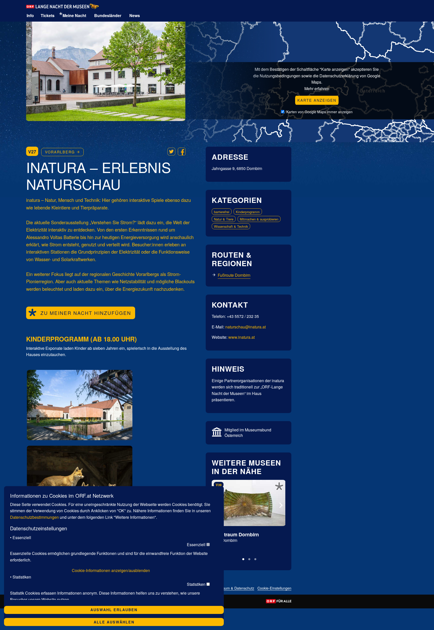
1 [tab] (241, 558)
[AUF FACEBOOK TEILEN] (182, 151)
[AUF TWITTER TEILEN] (171, 151)
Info (30, 15)
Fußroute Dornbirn (234, 275)
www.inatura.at (241, 337)
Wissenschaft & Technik (231, 226)
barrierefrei (221, 211)
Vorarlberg (60, 151)
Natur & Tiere (223, 219)
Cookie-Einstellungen (274, 588)
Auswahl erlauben (113, 609)
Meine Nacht (74, 15)
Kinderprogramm (248, 211)
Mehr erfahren (316, 88)
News (134, 15)
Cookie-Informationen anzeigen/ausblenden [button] (111, 570)
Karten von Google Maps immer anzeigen (319, 111)
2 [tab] (247, 558)
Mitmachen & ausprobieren (259, 219)
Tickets (48, 15)
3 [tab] (253, 558)
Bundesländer (107, 15)
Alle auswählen (114, 621)
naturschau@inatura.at (245, 327)
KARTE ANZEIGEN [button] (316, 100)
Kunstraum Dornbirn (235, 534)
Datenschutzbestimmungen (34, 517)
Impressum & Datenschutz (233, 588)
